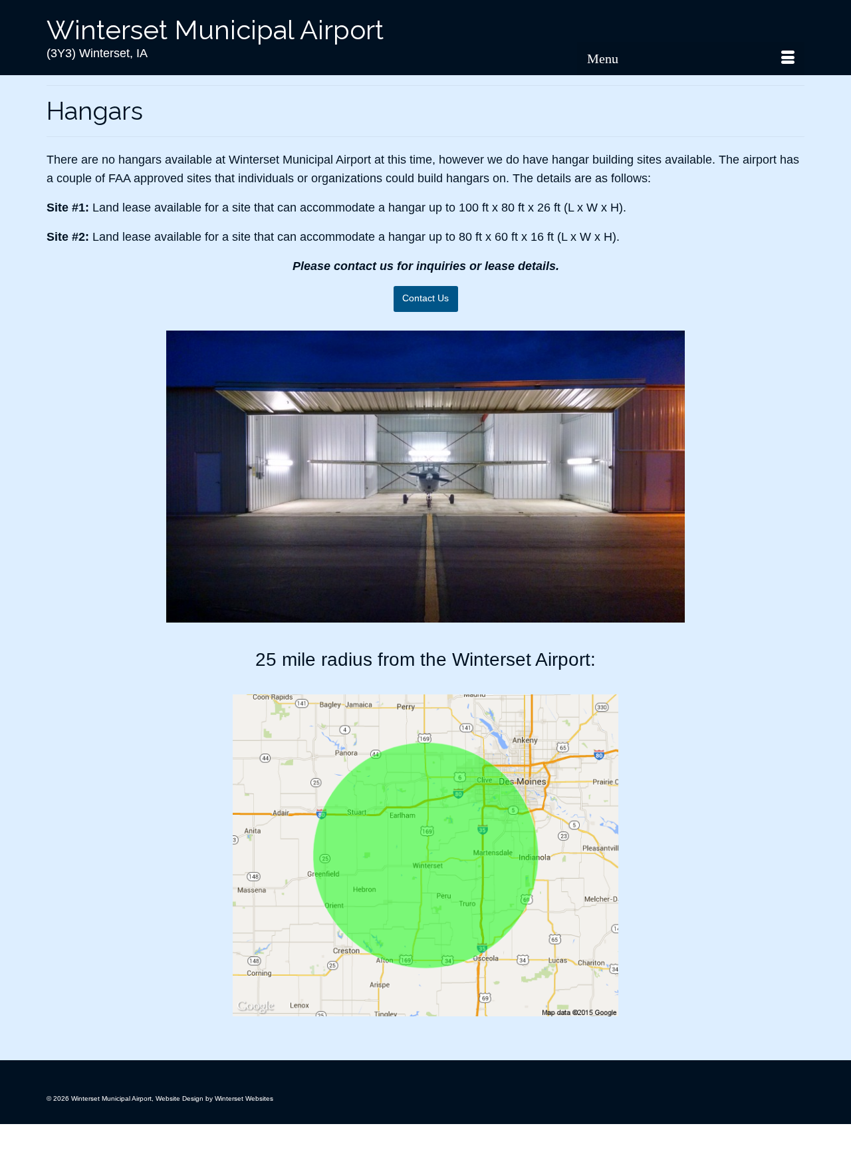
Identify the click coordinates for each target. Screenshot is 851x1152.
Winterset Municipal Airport (215, 29)
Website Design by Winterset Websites (214, 1098)
